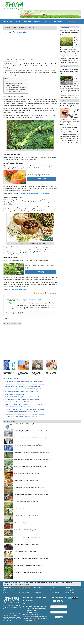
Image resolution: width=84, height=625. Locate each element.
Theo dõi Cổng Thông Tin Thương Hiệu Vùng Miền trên (17, 59)
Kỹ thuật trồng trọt (8, 589)
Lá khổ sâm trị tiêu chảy (15, 91)
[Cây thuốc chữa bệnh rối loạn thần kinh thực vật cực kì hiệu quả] (66, 80)
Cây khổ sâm (7, 71)
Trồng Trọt (37, 591)
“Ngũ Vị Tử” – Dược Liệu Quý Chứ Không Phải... (26, 544)
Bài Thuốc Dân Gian (24, 592)
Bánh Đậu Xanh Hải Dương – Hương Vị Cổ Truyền (27, 473)
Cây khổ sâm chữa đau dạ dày (17, 89)
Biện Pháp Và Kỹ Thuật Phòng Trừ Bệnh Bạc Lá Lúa (28, 501)
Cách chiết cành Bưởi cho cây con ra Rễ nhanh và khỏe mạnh (30, 466)
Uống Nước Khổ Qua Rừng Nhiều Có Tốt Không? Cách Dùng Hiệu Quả (23, 389)
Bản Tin (63, 101)
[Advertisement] (30, 45)
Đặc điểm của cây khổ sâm (14, 83)
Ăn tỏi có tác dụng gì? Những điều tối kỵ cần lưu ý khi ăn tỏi (21, 416)
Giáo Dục (7, 25)
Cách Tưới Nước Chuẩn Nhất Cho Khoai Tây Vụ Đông (28, 572)
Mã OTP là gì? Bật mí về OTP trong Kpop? (25, 424)
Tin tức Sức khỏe (23, 589)
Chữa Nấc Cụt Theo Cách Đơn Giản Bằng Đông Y (51, 374)
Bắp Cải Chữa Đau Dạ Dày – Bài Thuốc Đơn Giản (27, 516)
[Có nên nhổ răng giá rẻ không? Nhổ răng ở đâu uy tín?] (66, 113)
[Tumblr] (16, 313)
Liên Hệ (29, 25)
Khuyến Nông (27, 21)
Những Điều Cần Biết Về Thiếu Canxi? (8, 373)
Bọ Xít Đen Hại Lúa (19, 509)
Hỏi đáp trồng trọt (70, 589)
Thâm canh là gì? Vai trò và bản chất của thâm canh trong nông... (31, 452)
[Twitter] (6, 313)
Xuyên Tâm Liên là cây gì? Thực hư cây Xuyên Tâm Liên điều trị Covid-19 (24, 381)
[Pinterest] (13, 313)
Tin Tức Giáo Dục (54, 592)
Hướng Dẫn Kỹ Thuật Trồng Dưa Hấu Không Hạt (27, 537)
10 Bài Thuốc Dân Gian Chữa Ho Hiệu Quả (25, 551)
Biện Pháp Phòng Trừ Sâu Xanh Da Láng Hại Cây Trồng (28, 565)
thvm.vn (35, 618)
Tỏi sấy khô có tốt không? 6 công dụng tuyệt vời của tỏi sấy (21, 411)
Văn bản (68, 582)
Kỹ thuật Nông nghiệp (9, 587)
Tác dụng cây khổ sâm (15, 323)
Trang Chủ (7, 582)
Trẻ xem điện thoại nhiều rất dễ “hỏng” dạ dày (35, 193)
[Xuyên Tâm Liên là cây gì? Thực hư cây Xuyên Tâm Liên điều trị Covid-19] (66, 41)
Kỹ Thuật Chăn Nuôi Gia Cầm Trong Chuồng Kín (26, 530)
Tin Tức (18, 21)
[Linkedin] (11, 313)
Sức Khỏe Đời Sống (24, 587)
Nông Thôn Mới (53, 582)
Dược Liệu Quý (23, 591)
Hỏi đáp (22, 25)
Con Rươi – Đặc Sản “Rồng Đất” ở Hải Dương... (26, 480)
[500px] (20, 313)
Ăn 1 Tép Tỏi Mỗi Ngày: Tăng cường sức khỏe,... (36, 374)
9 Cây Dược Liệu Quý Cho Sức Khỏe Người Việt (72, 60)
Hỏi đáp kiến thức (70, 592)
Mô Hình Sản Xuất (39, 592)
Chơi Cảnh (6, 592)
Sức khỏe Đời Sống (70, 21)
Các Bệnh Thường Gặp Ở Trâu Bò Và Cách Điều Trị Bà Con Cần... (31, 494)
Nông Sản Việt (58, 21)
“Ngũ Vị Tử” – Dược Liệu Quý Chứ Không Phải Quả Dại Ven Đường (22, 386)
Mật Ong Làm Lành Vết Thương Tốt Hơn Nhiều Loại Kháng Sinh (22, 397)
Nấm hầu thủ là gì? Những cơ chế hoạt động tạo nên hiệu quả (21, 391)
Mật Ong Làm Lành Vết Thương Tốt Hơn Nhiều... (23, 374)
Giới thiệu (10, 21)
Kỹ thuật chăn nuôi (8, 591)
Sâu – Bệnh (36, 21)
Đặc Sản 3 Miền (47, 21)
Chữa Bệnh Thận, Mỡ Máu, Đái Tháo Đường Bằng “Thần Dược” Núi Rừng (24, 384)
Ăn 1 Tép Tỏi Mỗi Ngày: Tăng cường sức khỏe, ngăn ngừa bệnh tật (23, 399)
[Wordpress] (18, 313)
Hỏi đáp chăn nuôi (70, 591)
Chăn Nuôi (37, 589)
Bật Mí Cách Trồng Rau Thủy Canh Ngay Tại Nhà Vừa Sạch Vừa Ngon (32, 459)
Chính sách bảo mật (27, 582)
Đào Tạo (52, 589)
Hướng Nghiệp (53, 591)
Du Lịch (15, 25)
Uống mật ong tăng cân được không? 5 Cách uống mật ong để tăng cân (24, 409)
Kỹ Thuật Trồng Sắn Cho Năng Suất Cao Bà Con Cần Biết (29, 487)
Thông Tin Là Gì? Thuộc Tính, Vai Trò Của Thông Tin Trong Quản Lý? (32, 438)
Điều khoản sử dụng (41, 582)
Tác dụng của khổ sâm (12, 85)
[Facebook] (9, 313)
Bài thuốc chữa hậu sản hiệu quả (17, 87)
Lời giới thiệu (16, 582)
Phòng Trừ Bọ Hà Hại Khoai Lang (22, 523)
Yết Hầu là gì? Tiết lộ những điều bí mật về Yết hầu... (28, 445)
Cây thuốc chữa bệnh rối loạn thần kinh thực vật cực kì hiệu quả (69, 71)
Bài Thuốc (64, 66)
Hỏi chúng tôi (8, 584)
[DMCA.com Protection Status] (73, 597)
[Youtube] (23, 313)
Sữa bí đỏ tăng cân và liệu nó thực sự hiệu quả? (18, 407)
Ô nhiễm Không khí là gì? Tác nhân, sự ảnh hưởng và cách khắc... (31, 431)
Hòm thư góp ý (18, 584)
